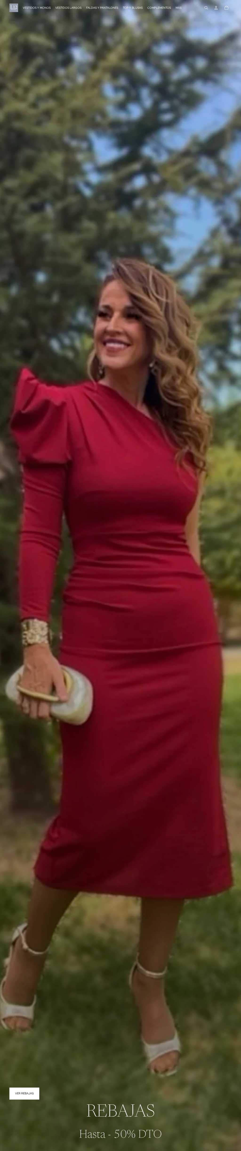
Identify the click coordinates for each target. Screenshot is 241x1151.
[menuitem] (178, 8)
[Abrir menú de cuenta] (216, 8)
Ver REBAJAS (24, 1093)
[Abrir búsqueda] (206, 8)
